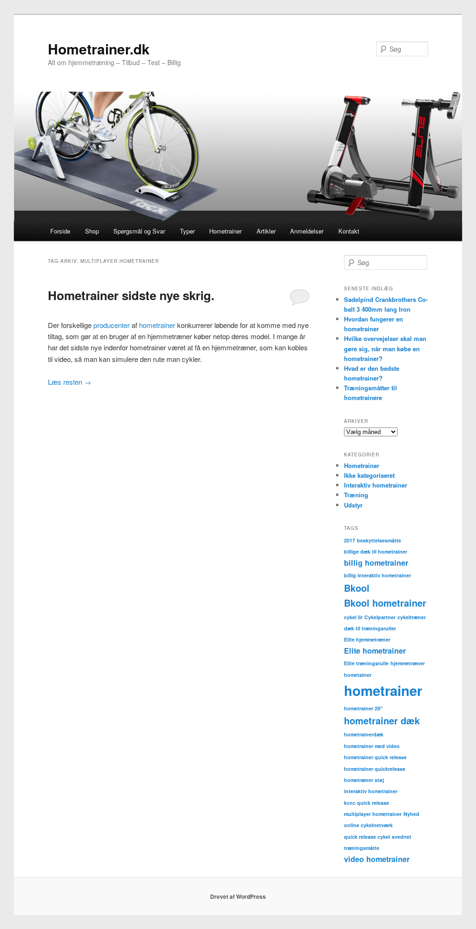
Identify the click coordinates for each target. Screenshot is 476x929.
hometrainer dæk (382, 720)
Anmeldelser (307, 231)
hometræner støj (364, 779)
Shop (92, 231)
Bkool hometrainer (385, 602)
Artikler (266, 231)
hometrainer (158, 325)
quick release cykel (367, 836)
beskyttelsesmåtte (379, 540)
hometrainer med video (372, 745)
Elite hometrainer (375, 650)
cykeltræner (411, 617)
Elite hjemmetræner (367, 639)
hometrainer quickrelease (374, 768)
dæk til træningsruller (370, 628)
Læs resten (69, 382)
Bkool (357, 588)
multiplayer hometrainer (373, 813)
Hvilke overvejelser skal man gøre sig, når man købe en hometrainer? (385, 348)
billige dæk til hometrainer (375, 551)
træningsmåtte (361, 847)
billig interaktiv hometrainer (377, 575)
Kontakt (348, 231)
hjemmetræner (407, 663)
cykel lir (353, 617)
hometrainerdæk (363, 734)
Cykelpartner (380, 617)
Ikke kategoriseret (369, 475)
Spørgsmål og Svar (139, 231)
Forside (60, 231)
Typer (187, 231)
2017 (349, 540)
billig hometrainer (376, 562)
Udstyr (353, 505)
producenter (112, 325)
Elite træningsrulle (366, 663)
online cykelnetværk (368, 825)
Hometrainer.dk (99, 49)
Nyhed (411, 813)
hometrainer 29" (363, 708)
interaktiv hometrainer (370, 791)
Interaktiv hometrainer (375, 485)
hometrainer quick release (375, 757)
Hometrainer (225, 231)
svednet (401, 836)
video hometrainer (377, 859)
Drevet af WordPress (238, 896)
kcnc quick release (366, 802)
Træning (356, 494)
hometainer (357, 674)
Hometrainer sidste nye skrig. (131, 295)
